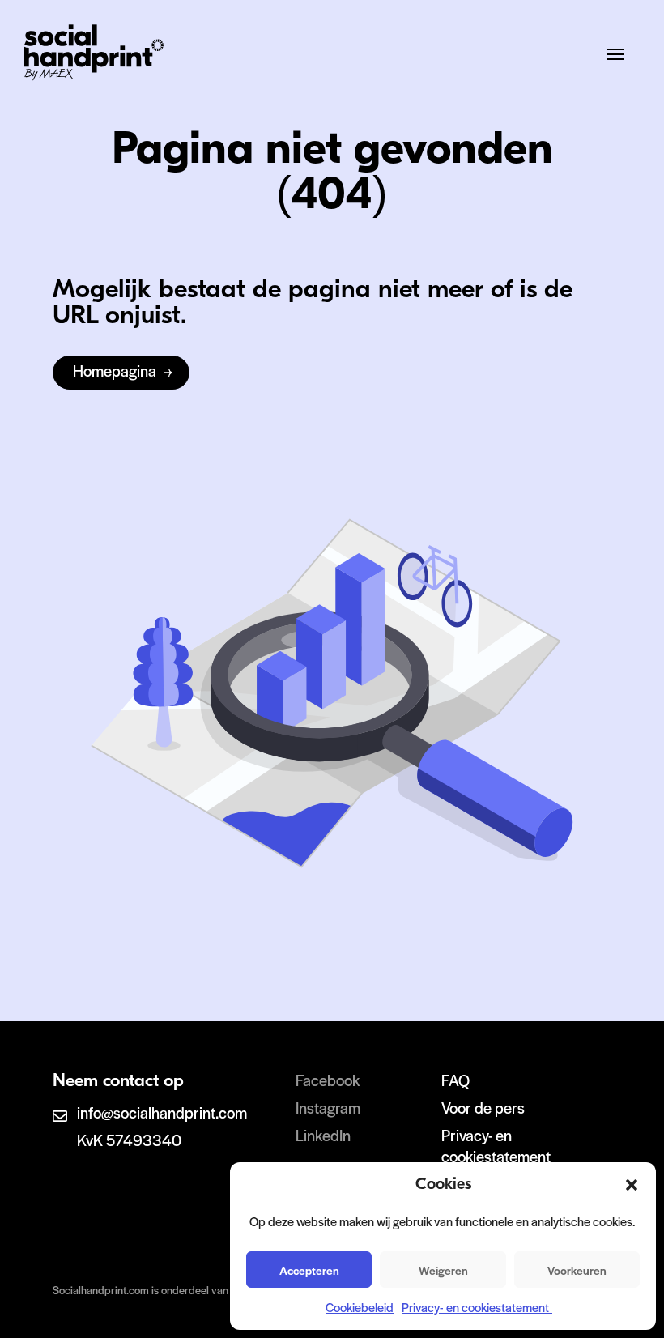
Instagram (328, 1108)
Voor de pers (483, 1108)
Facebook (328, 1080)
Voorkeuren (577, 1270)
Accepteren (309, 1270)
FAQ (455, 1080)
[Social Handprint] (94, 75)
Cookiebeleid (360, 1306)
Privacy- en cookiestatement (477, 1306)
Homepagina (114, 370)
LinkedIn (323, 1135)
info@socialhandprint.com (162, 1112)
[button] (632, 1185)
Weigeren (443, 1270)
